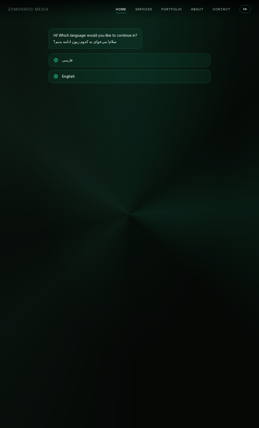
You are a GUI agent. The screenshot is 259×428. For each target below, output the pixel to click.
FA (245, 9)
